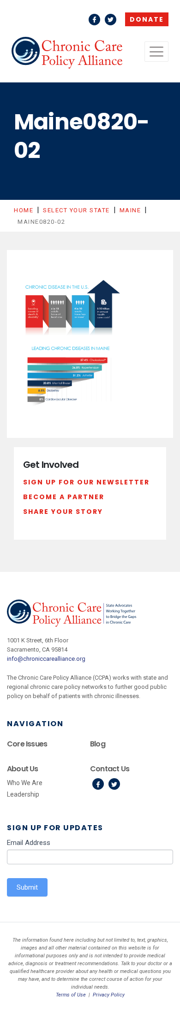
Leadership (23, 794)
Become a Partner (63, 496)
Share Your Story (63, 511)
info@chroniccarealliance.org (46, 658)
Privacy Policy (109, 995)
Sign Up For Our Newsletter (86, 482)
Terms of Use (71, 995)
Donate (147, 19)
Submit (27, 887)
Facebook (94, 19)
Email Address (28, 843)
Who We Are (24, 782)
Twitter (110, 19)
